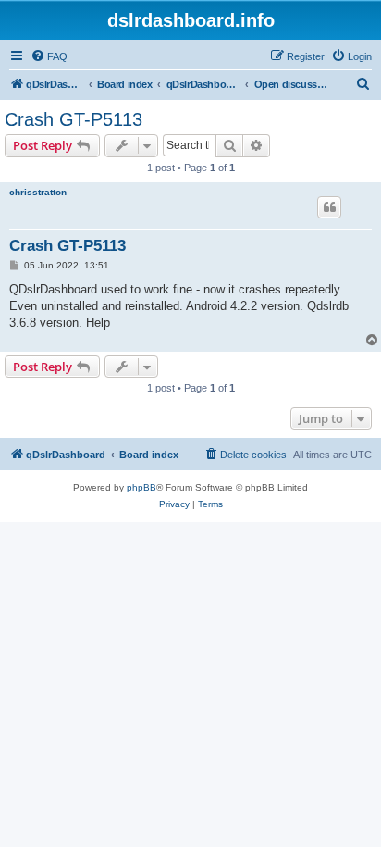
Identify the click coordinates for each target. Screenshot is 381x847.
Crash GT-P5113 (73, 119)
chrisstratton (38, 192)
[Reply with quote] (329, 207)
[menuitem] (49, 56)
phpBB (141, 487)
